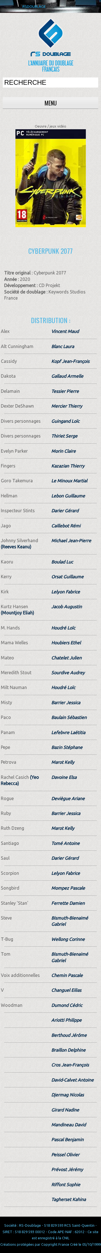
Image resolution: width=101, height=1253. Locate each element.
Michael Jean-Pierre (71, 540)
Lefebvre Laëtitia (68, 732)
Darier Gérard (65, 510)
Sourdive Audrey (68, 672)
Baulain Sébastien (69, 717)
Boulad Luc (62, 561)
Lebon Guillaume (68, 495)
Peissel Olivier (65, 1154)
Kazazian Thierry (67, 465)
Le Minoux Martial (69, 480)
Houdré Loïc (63, 627)
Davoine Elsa (64, 777)
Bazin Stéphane (66, 747)
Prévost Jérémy (67, 1169)
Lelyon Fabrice (65, 591)
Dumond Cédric (66, 1005)
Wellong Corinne (68, 939)
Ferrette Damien (68, 903)
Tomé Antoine (65, 843)
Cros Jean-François (70, 1064)
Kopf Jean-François (70, 361)
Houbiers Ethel (66, 642)
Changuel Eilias (66, 990)
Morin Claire (63, 450)
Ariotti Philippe (66, 1019)
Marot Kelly (62, 762)
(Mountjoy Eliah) (17, 612)
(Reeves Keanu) (16, 546)
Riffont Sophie (65, 1184)
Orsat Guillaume (67, 576)
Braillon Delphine (68, 1049)
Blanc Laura (62, 346)
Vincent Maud (65, 331)
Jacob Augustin (66, 606)
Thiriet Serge (64, 435)
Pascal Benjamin (67, 1139)
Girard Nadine (65, 1109)
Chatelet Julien (66, 657)
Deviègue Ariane (68, 798)
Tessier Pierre (65, 391)
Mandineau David (68, 1124)
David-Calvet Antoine (72, 1079)
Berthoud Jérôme (69, 1035)
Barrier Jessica (65, 702)
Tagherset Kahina (68, 1199)
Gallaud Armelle (67, 376)
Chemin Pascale (67, 975)
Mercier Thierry (66, 405)
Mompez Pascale (68, 887)
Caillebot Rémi (66, 525)
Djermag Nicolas (67, 1094)
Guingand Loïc (65, 421)
